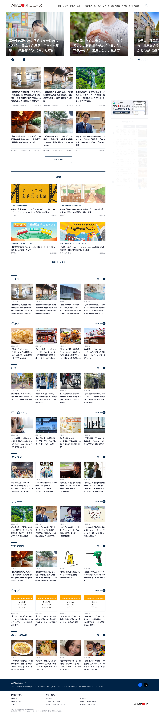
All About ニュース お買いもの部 (20, 150)
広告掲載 (83, 698)
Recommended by (134, 187)
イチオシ (14, 704)
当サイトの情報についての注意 (56, 704)
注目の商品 (115, 6)
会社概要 (49, 698)
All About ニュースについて (89, 704)
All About (14, 698)
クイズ (124, 6)
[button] (14, 59)
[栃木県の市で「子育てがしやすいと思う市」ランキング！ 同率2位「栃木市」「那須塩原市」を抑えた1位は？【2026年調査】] (91, 87)
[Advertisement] (129, 208)
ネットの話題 (133, 6)
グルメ (72, 6)
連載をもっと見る (58, 262)
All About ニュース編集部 (18, 105)
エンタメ (97, 6)
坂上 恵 (78, 105)
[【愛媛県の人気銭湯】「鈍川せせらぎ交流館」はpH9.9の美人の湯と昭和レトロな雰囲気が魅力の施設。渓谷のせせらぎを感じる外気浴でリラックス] (26, 87)
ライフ (65, 6)
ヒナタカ (14, 215)
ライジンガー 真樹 (65, 253)
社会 (78, 6)
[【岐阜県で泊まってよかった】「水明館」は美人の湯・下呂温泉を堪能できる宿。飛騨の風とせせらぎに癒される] (58, 131)
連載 (59, 6)
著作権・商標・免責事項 (88, 701)
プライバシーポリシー (53, 701)
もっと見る (58, 159)
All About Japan (16, 701)
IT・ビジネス (87, 6)
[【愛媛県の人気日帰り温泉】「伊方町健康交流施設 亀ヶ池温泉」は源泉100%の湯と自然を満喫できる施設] (58, 87)
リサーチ (106, 6)
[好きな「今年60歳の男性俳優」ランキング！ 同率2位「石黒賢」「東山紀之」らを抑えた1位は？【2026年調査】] (91, 131)
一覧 (97, 279)
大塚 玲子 (63, 215)
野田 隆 (13, 253)
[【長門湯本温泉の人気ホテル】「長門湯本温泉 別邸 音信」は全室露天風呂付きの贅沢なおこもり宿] (26, 131)
